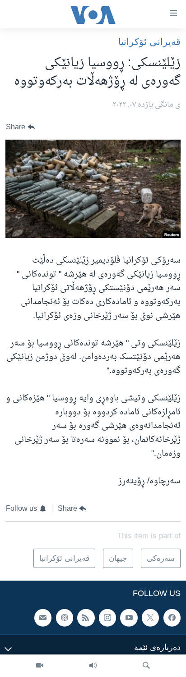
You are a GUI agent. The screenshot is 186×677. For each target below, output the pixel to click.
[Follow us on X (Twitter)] (150, 618)
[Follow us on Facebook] (172, 618)
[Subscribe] (42, 618)
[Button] (20, 127)
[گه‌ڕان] (146, 665)
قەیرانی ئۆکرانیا (149, 41)
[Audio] (93, 665)
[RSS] (85, 618)
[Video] (39, 665)
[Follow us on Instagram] (107, 618)
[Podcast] (64, 618)
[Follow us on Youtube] (128, 618)
